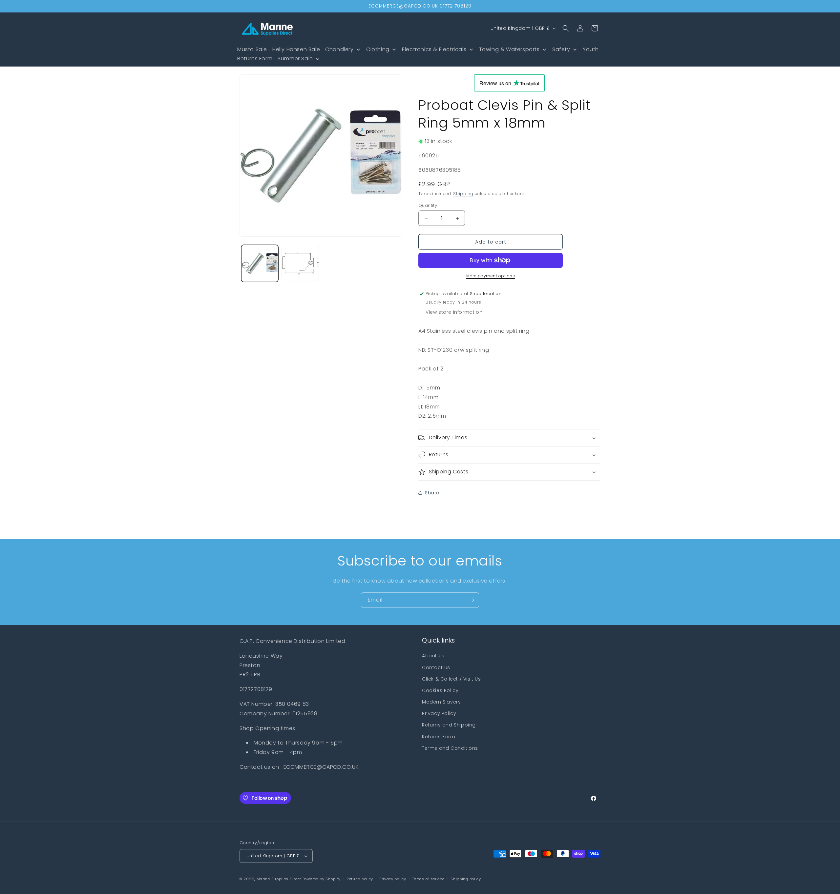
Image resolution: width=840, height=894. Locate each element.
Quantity (427, 205)
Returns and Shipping (449, 725)
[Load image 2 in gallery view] (300, 263)
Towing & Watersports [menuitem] (509, 49)
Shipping (463, 193)
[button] (565, 28)
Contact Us (436, 667)
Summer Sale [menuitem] (295, 58)
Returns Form (438, 736)
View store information (454, 312)
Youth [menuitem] (591, 49)
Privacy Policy (439, 713)
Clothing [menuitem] (377, 49)
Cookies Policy (440, 690)
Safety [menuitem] (561, 49)
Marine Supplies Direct (279, 879)
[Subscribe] (471, 600)
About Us (433, 655)
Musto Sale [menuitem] (252, 49)
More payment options (490, 276)
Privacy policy (392, 879)
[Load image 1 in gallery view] (259, 263)
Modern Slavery (441, 702)
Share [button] (432, 492)
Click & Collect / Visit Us (451, 679)
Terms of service (428, 879)
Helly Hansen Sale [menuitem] (296, 49)
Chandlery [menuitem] (339, 49)
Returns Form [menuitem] (254, 58)
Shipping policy (466, 879)
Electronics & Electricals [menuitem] (434, 49)
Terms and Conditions (450, 748)
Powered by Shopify (322, 879)
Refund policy (359, 879)
